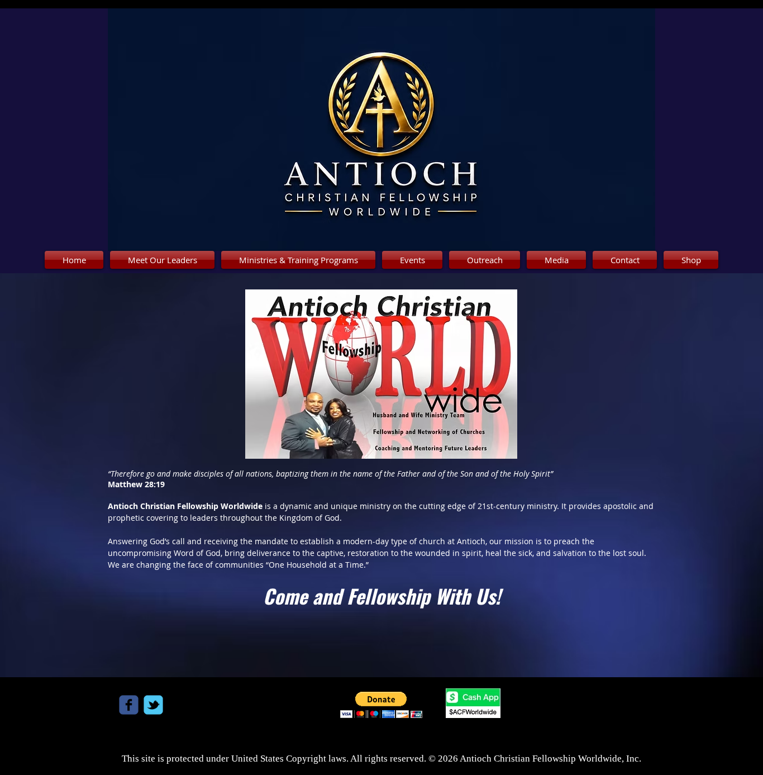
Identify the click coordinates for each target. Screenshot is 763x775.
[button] (381, 705)
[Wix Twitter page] (153, 705)
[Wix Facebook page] (129, 705)
